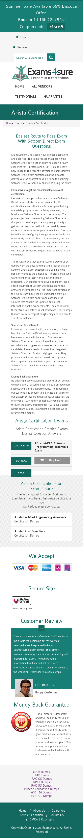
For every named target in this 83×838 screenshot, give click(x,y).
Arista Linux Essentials (29, 531)
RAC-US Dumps (41, 785)
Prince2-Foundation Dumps (41, 789)
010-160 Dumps (41, 792)
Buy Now (55, 460)
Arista (20, 123)
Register (22, 47)
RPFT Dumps (41, 782)
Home (19, 86)
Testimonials (25, 96)
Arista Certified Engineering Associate (40, 517)
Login (23, 37)
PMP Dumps (41, 775)
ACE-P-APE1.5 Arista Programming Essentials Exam (51, 447)
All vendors (42, 86)
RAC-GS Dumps (41, 779)
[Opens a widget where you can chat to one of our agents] (55, 815)
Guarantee (53, 96)
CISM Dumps (41, 772)
